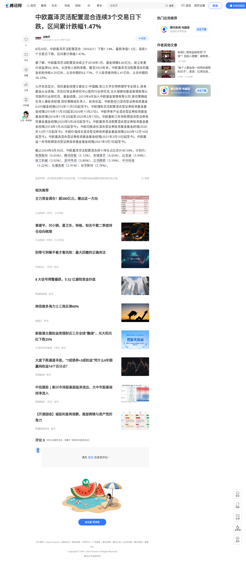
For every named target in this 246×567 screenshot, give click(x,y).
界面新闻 (40, 375)
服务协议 (66, 542)
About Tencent (53, 542)
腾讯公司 (88, 556)
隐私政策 (76, 542)
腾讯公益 (117, 542)
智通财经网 (41, 294)
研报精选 (40, 402)
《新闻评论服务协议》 (80, 440)
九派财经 (40, 213)
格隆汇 (38, 321)
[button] (201, 29)
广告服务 (96, 542)
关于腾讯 (40, 542)
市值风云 (40, 267)
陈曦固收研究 (42, 429)
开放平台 (86, 542)
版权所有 (97, 556)
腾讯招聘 (107, 542)
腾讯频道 (138, 542)
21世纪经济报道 (43, 348)
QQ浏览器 (127, 542)
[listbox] (92, 309)
